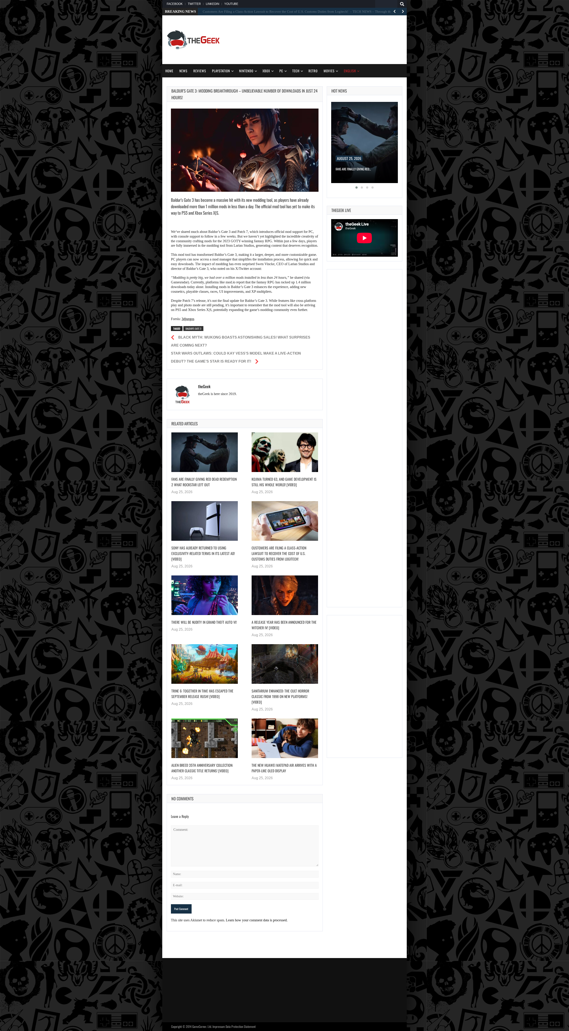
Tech (295, 70)
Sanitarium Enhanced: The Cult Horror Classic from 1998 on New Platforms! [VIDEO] (280, 696)
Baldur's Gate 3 (193, 328)
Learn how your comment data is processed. (257, 920)
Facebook (175, 4)
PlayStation (221, 70)
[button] (356, 187)
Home (169, 70)
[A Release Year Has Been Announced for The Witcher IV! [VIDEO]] (285, 595)
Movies (329, 70)
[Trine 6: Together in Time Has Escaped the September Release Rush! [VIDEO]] (204, 664)
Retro (313, 70)
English (350, 70)
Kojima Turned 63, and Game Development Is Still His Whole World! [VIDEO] (284, 481)
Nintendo (246, 70)
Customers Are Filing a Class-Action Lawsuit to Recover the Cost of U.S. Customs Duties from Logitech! (279, 553)
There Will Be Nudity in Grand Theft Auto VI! (204, 622)
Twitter (194, 4)
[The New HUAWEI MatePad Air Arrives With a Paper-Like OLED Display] (285, 738)
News (183, 70)
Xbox (266, 70)
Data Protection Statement (241, 1026)
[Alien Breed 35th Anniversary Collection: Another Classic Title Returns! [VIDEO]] (204, 738)
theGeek (204, 386)
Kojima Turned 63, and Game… (354, 169)
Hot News (339, 91)
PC (281, 70)
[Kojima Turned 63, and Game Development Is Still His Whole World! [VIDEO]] (285, 452)
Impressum (218, 1026)
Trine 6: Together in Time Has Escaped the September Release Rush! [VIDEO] (202, 693)
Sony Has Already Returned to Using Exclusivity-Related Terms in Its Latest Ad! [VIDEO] (203, 553)
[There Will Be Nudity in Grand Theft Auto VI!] (204, 595)
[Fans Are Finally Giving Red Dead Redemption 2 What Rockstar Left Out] (204, 452)
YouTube (231, 4)
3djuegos (188, 319)
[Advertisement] (321, 39)
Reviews (199, 70)
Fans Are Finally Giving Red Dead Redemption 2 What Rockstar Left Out (204, 481)
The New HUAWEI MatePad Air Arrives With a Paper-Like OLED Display (284, 768)
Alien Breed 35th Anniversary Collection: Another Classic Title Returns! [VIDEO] (202, 768)
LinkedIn (212, 4)
